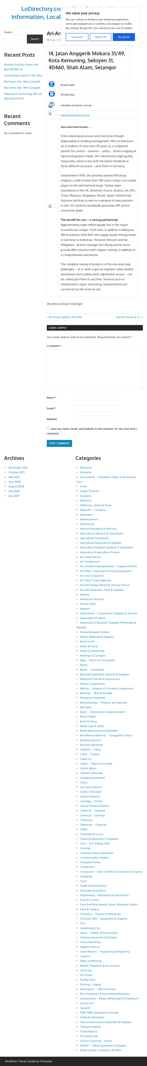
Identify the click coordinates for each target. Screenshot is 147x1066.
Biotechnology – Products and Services (103, 702)
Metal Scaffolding (91, 961)
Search (8, 32)
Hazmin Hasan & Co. (128, 317)
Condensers (87, 867)
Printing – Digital (90, 984)
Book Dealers (88, 716)
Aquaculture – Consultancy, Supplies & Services (108, 613)
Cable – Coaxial (89, 754)
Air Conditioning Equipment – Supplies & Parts (108, 566)
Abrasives (86, 467)
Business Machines (91, 745)
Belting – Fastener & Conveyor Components (107, 688)
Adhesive (85, 500)
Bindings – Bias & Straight (96, 693)
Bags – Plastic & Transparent (97, 660)
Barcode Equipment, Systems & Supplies (104, 674)
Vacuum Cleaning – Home (96, 1041)
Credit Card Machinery (93, 885)
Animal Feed (87, 603)
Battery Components (92, 683)
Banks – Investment (92, 669)
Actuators (86, 496)
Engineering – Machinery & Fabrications (104, 895)
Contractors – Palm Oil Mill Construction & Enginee (111, 871)
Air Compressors (90, 561)
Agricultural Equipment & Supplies (101, 542)
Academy (85, 472)
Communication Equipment (96, 853)
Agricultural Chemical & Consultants (101, 533)
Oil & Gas (86, 970)
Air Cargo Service (90, 557)
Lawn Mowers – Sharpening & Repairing (104, 951)
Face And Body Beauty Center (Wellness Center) (108, 904)
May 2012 (14, 477)
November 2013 (18, 467)
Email (51, 408)
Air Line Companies (92, 575)
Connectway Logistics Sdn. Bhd (23, 75)
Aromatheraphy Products (95, 632)
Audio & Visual (89, 646)
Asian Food (87, 641)
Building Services (90, 740)
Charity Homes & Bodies (94, 806)
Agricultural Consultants (94, 538)
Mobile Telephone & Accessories (100, 965)
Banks (83, 665)
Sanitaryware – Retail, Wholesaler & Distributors (109, 998)
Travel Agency (88, 1031)
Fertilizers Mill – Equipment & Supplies (103, 918)
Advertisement (89, 519)
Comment (54, 346)
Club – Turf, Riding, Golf (95, 843)
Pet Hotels (86, 975)
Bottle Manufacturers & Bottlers (99, 730)
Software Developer (92, 1017)
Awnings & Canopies (93, 655)
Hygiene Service (90, 947)
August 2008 (16, 486)
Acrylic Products (89, 491)
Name (51, 397)
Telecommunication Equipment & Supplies (106, 1022)
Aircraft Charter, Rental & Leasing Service (105, 585)
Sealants (85, 1008)
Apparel (85, 608)
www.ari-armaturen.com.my (75, 115)
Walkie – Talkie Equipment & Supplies (103, 1045)
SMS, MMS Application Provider (99, 1012)
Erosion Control (89, 900)
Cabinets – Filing (90, 749)
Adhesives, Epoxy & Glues (96, 505)
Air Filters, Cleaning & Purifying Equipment (106, 571)
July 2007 (14, 496)
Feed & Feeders (89, 909)
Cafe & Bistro (88, 768)
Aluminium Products (92, 599)
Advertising (87, 524)
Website (52, 419)
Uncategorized (89, 1036)
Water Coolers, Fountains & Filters (101, 1050)
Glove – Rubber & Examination (99, 932)
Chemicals (86, 820)
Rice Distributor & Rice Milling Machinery (105, 993)
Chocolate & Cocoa (91, 834)
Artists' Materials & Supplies (97, 636)
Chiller (84, 829)
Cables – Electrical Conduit (96, 763)
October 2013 (17, 472)
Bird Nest (85, 707)
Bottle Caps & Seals (92, 726)
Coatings (85, 848)
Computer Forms (90, 862)
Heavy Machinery (90, 942)
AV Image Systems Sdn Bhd (65, 317)
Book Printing (88, 721)
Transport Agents (90, 1026)
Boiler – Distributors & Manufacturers (102, 712)
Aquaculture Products (93, 618)
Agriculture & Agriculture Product (100, 552)
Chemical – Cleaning (92, 810)
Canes (83, 782)
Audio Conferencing (92, 651)
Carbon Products (90, 796)
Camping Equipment (92, 777)
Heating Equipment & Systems (98, 937)
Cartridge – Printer (91, 801)
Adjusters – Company (93, 510)
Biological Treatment (92, 697)
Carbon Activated (90, 791)
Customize (77, 36)
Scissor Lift (86, 1003)
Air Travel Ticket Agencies (95, 580)
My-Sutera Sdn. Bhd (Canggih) (22, 81)
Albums (84, 594)
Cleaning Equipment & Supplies (99, 838)
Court (83, 881)
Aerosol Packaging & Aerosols (98, 528)
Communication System (94, 857)
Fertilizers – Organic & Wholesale (100, 914)
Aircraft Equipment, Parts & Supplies (102, 590)
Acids (83, 486)
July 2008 (14, 491)
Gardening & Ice (90, 928)
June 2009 (15, 481)
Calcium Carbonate (91, 773)
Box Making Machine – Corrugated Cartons (106, 735)
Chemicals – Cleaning (93, 824)
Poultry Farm (87, 979)
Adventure (86, 514)
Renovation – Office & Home (98, 989)
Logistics (85, 956)
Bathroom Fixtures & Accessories (100, 679)
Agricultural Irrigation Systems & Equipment (106, 547)
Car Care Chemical (91, 787)
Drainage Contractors (93, 890)
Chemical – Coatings (92, 815)
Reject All (100, 36)
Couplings (86, 876)
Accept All (124, 36)
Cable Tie (85, 759)
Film (82, 923)
